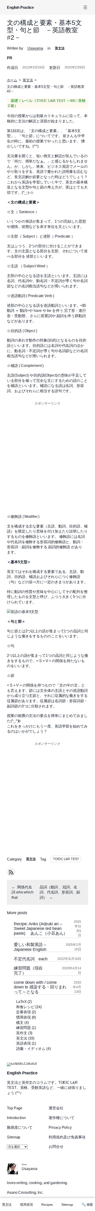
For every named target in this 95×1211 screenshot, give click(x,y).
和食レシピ (25, 1007)
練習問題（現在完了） (28, 970)
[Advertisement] (47, 456)
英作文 (21, 1033)
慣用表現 (23, 1017)
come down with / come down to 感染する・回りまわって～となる (40, 987)
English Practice (20, 7)
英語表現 (23, 1043)
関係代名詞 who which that (22, 892)
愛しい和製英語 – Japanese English (30, 947)
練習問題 (23, 1027)
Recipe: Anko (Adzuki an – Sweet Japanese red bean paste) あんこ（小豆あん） (41, 929)
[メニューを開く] (85, 7)
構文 (20, 1022)
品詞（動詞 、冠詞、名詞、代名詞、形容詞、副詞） (60, 892)
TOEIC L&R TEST (66, 859)
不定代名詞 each (31, 959)
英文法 (60, 48)
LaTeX (21, 1001)
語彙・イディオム (30, 1048)
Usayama (35, 48)
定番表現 (23, 1012)
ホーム (12, 80)
